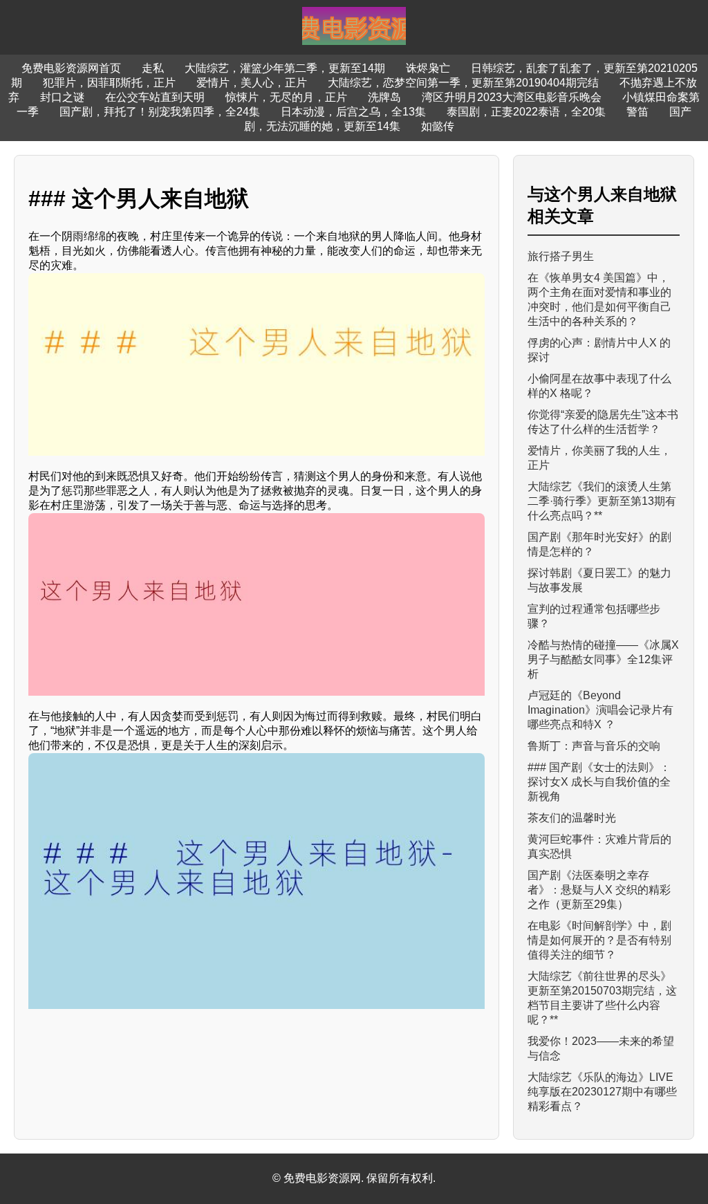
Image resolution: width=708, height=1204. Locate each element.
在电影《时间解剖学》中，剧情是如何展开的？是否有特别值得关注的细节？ (599, 940)
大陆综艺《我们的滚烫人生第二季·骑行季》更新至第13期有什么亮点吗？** (602, 501)
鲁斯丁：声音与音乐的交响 (594, 746)
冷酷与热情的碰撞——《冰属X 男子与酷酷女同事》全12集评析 (603, 659)
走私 (153, 68)
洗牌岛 (384, 97)
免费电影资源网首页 (71, 68)
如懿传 (437, 126)
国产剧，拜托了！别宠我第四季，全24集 (159, 112)
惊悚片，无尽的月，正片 (286, 97)
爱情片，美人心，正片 (251, 83)
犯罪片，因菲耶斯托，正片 (109, 83)
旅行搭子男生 (561, 256)
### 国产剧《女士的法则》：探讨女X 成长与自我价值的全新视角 (599, 781)
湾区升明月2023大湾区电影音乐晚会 (512, 97)
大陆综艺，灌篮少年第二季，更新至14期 (285, 68)
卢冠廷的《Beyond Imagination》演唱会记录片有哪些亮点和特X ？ (600, 709)
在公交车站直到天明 (155, 97)
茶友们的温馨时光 (572, 818)
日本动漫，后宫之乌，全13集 (353, 112)
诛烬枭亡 (428, 68)
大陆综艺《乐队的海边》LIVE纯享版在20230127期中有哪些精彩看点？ (602, 1091)
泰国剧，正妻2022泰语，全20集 (526, 112)
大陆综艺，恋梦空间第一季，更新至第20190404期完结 (463, 83)
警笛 (637, 112)
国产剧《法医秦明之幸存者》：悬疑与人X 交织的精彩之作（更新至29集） (599, 889)
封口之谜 (62, 97)
